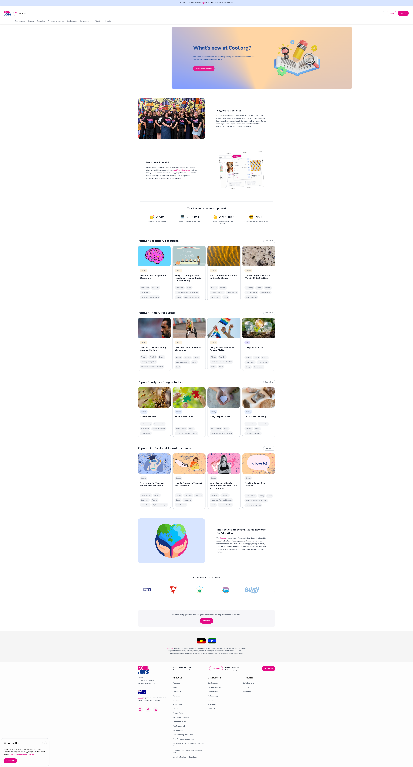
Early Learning (20, 21)
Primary (31, 21)
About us (176, 683)
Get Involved (84, 21)
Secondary (41, 21)
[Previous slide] (4, 58)
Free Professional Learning (183, 739)
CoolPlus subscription (181, 170)
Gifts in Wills (213, 704)
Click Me (206, 621)
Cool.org (223, 538)
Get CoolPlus (178, 730)
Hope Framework (179, 722)
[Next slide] (409, 58)
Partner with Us (214, 687)
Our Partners (213, 683)
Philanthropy (213, 696)
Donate (270, 668)
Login (392, 13)
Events (108, 21)
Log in (204, 3)
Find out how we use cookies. (22, 754)
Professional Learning (56, 21)
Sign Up (403, 13)
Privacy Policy (178, 713)
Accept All (10, 761)
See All (268, 241)
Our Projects (72, 21)
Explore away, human (148, 77)
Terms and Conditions (181, 717)
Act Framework (179, 726)
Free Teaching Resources (183, 735)
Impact (175, 687)
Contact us (216, 668)
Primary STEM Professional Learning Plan (187, 751)
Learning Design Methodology (185, 757)
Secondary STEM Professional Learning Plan (188, 744)
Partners (176, 696)
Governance (177, 704)
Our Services (213, 691)
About (97, 21)
